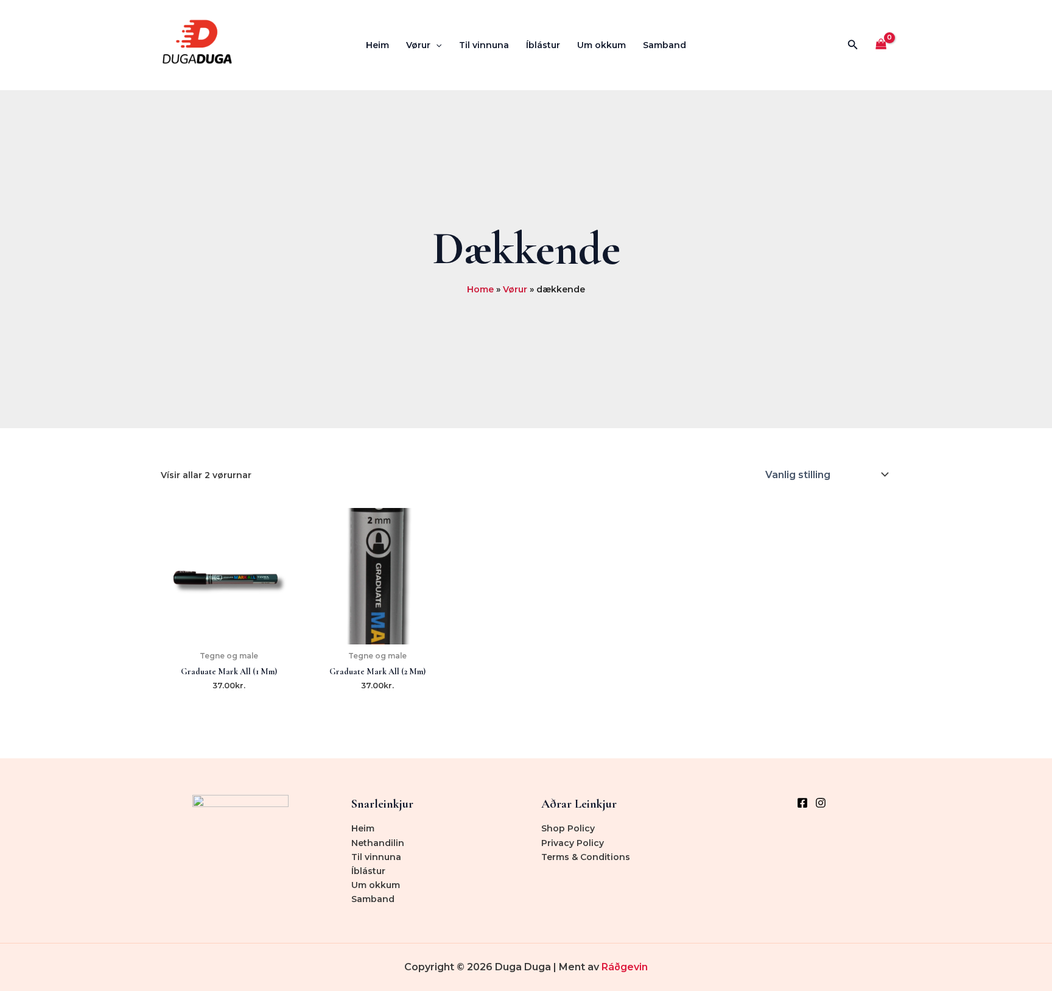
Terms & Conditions (585, 857)
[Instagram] (820, 802)
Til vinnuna (484, 45)
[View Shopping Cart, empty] (881, 45)
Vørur (418, 45)
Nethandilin (377, 843)
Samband (664, 45)
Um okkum (601, 45)
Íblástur (543, 45)
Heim (377, 45)
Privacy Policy (572, 843)
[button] (435, 45)
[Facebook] (802, 802)
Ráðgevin (624, 967)
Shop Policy (568, 828)
